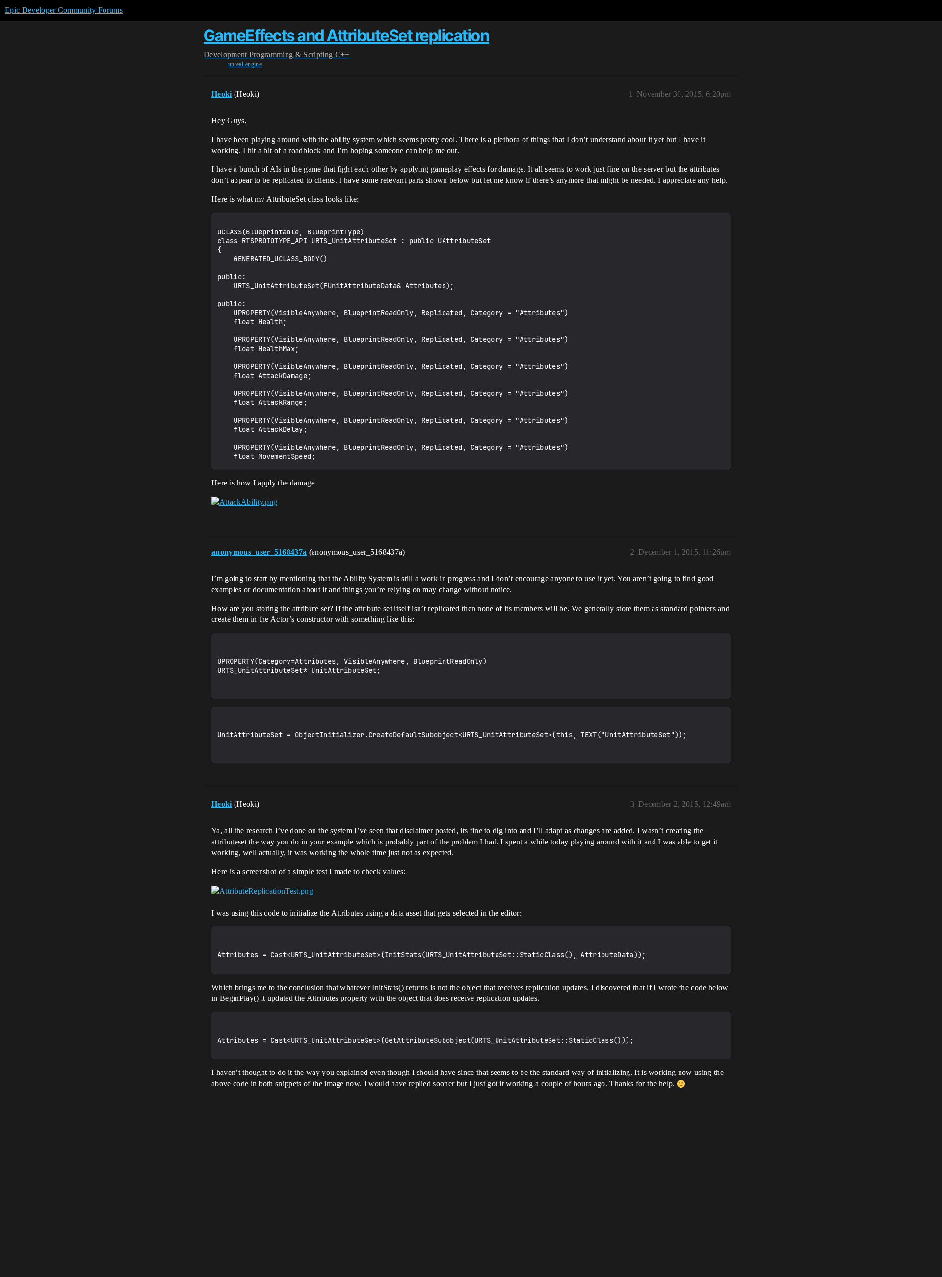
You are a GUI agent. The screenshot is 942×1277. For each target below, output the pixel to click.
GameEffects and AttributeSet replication (346, 35)
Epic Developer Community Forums (64, 10)
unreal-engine (245, 64)
